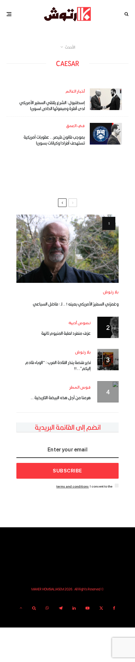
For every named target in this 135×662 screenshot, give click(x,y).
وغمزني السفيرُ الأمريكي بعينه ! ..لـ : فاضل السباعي (76, 304)
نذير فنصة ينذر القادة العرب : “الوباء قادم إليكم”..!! (58, 365)
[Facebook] (114, 608)
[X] (101, 608)
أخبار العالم (75, 91)
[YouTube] (87, 608)
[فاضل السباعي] (67, 249)
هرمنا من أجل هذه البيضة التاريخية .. (60, 397)
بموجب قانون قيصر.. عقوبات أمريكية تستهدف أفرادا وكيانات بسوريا (54, 140)
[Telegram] (61, 608)
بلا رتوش (111, 292)
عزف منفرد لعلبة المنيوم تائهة (66, 333)
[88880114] (106, 133)
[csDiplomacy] (106, 99)
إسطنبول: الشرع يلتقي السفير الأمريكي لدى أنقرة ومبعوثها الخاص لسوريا (52, 105)
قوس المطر (80, 387)
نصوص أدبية (79, 323)
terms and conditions (72, 486)
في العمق (75, 126)
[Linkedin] (74, 608)
